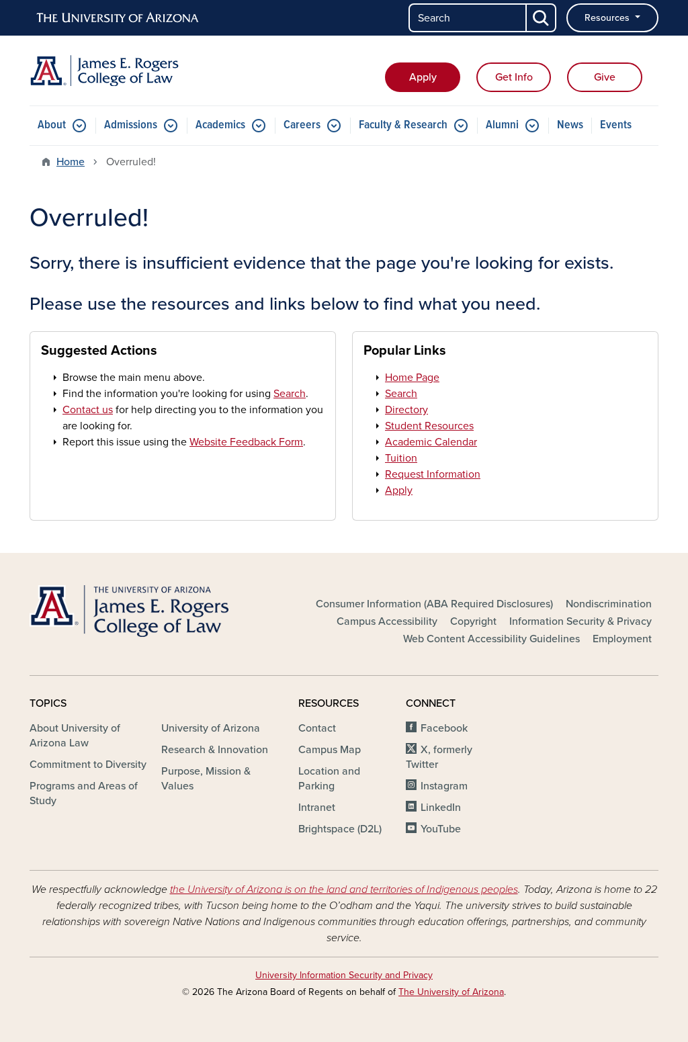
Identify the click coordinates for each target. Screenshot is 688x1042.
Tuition (401, 458)
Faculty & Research (403, 125)
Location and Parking (329, 779)
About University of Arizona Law (75, 736)
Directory (406, 410)
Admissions (130, 125)
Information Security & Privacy (580, 621)
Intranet (316, 807)
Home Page (412, 377)
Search (289, 393)
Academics (220, 125)
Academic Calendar (431, 442)
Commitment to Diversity (88, 764)
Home (70, 162)
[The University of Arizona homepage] (118, 18)
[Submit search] (541, 17)
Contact (317, 728)
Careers (302, 125)
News (570, 125)
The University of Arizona (451, 992)
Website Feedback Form (246, 442)
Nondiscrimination (609, 604)
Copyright (473, 621)
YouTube (441, 829)
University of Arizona (210, 728)
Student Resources (429, 426)
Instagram (444, 786)
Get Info (514, 77)
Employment (622, 639)
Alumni (502, 125)
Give (604, 77)
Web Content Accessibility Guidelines (491, 639)
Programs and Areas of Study (84, 793)
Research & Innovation (214, 749)
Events (616, 125)
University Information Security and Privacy (344, 975)
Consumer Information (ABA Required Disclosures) (434, 604)
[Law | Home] (129, 70)
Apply (423, 77)
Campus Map (329, 749)
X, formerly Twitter (439, 757)
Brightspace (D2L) (340, 829)
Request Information (432, 474)
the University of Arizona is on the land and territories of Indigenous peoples (344, 889)
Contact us (87, 410)
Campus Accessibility (387, 621)
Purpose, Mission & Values (206, 779)
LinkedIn (441, 807)
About (52, 125)
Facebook (444, 728)
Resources (608, 18)
